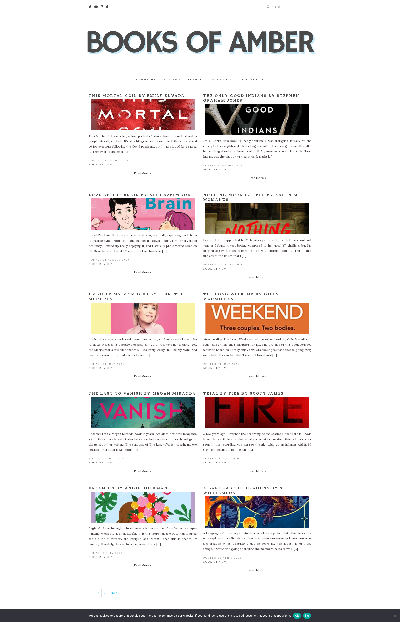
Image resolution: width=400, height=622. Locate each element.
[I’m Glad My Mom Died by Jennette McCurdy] (143, 318)
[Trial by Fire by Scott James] (257, 412)
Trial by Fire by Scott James (243, 393)
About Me (146, 79)
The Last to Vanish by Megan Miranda (142, 393)
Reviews (172, 79)
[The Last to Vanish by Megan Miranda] (143, 412)
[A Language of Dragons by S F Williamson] (257, 512)
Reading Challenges (210, 79)
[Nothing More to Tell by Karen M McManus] (257, 218)
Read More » (142, 173)
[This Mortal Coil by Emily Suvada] (143, 114)
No (307, 615)
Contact (250, 79)
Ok (297, 615)
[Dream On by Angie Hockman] (143, 507)
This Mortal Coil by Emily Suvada (137, 95)
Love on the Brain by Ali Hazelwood (140, 194)
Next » (115, 593)
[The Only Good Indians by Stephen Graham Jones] (257, 119)
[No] (395, 616)
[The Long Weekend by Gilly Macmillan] (257, 318)
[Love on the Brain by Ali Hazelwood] (143, 214)
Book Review (100, 164)
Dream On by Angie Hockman (128, 488)
